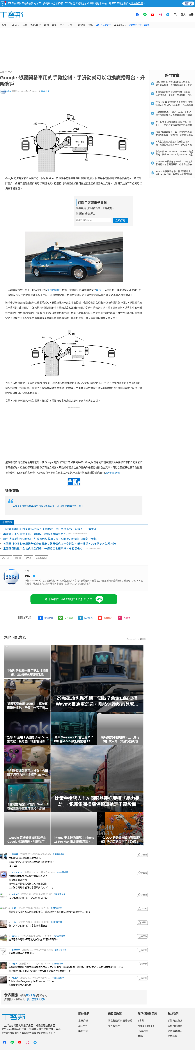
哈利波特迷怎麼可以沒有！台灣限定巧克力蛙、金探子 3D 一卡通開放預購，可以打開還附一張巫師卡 (27, 773)
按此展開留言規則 (36, 999)
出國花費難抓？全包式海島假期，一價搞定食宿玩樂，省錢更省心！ (44, 548)
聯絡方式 (83, 1031)
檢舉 (62, 854)
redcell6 (15, 894)
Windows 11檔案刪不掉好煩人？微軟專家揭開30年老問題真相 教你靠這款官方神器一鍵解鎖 (174, 164)
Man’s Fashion (146, 1026)
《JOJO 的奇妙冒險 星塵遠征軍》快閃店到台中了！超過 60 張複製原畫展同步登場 (120, 840)
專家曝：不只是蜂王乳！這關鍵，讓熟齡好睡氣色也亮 (36, 534)
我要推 (142, 855)
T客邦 (141, 1020)
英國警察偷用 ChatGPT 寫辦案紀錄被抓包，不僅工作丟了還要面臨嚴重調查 (27, 706)
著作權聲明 (114, 1026)
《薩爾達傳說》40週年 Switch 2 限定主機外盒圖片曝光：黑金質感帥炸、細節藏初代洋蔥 (27, 806)
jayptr (14, 963)
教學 (54, 25)
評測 (46, 25)
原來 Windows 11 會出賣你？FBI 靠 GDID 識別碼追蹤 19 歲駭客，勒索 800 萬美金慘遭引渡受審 (74, 739)
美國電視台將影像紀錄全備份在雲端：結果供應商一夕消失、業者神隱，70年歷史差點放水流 (59, 543)
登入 (183, 14)
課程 (91, 25)
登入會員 (30, 995)
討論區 (81, 25)
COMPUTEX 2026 (139, 25)
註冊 (191, 14)
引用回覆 (56, 854)
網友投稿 (172, 1036)
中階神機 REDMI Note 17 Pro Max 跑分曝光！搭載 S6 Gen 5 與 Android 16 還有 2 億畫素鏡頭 (174, 154)
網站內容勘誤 (175, 1020)
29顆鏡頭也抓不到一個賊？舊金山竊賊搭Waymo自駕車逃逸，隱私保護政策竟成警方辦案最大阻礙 (97, 701)
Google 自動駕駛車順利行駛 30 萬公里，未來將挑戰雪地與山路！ (48, 506)
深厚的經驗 (53, 290)
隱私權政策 (137, 3)
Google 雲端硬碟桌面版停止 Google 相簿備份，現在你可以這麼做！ (27, 840)
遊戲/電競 (35, 25)
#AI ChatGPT (103, 25)
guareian (16, 949)
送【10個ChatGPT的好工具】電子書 (68, 599)
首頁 (2, 72)
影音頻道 (108, 617)
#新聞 (18, 558)
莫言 (14, 908)
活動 (70, 25)
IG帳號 (127, 617)
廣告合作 (83, 1026)
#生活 (28, 558)
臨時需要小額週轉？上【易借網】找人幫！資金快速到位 (120, 739)
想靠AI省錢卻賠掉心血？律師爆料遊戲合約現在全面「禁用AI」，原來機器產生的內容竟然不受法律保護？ (174, 134)
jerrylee (15, 936)
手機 (25, 25)
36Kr (8, 91)
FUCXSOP (17, 872)
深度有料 (119, 25)
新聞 (4, 25)
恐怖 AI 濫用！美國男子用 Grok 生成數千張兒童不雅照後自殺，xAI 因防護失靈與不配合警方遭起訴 (27, 739)
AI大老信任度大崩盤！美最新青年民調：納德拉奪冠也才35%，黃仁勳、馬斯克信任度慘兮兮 (174, 144)
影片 (62, 25)
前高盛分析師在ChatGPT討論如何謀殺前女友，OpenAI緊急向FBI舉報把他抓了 (51, 538)
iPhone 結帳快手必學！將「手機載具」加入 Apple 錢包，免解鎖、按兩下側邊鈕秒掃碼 (174, 174)
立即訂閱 (120, 220)
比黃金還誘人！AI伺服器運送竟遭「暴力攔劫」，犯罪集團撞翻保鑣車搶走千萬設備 (97, 801)
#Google (6, 558)
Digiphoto (143, 1031)
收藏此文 (45, 91)
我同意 (188, 3)
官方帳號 (68, 617)
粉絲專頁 (48, 617)
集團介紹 (83, 1020)
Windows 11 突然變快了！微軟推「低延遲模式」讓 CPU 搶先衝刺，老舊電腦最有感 (174, 105)
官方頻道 (88, 617)
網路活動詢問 (175, 1031)
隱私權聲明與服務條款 (120, 1020)
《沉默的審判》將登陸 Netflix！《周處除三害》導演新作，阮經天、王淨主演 (50, 529)
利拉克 (15, 977)
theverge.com (112, 472)
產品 (14, 25)
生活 (10, 72)
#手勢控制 (41, 558)
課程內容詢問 (175, 1026)
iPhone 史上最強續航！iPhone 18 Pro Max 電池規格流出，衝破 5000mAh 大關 (74, 840)
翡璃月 (15, 854)
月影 (14, 922)
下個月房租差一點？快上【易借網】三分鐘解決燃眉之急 (27, 672)
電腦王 (141, 1036)
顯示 (98, 290)
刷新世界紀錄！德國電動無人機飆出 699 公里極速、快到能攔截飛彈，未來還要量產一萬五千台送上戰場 (174, 85)
